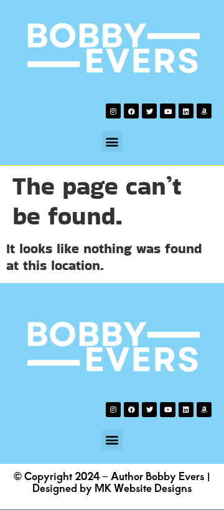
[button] (112, 141)
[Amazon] (204, 110)
